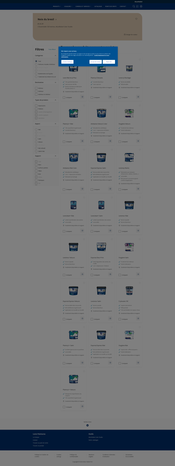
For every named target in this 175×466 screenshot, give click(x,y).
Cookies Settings (67, 61)
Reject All (108, 61)
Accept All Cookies (96, 61)
